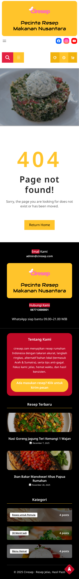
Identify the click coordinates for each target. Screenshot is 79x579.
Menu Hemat (19, 551)
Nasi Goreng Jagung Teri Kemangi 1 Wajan (39, 439)
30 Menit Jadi (19, 533)
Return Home (39, 225)
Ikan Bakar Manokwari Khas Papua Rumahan (39, 479)
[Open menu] (4, 40)
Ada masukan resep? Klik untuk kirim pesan (39, 385)
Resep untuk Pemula (23, 515)
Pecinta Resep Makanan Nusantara (39, 26)
